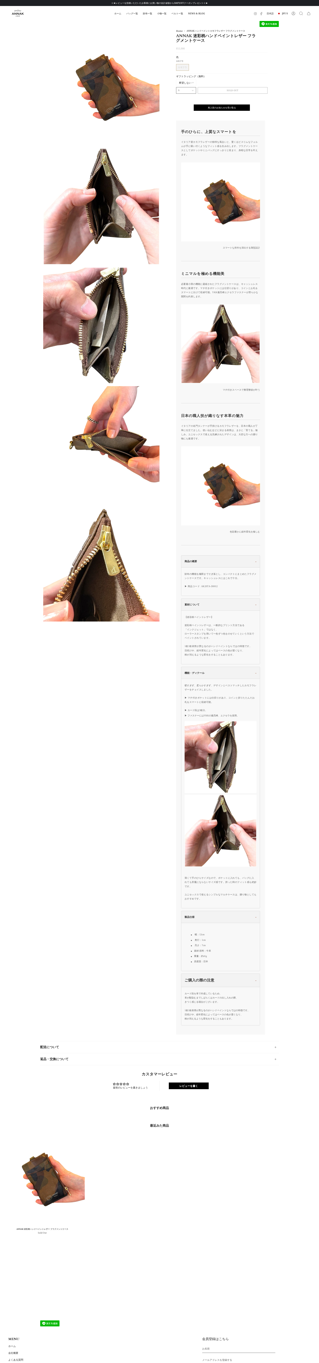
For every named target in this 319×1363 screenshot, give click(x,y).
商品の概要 (191, 561)
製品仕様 (190, 916)
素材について (192, 604)
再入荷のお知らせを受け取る (222, 107)
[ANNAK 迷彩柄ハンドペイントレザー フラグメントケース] (42, 1179)
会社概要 (13, 1353)
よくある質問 (15, 1359)
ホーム (12, 1346)
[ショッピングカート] (309, 13)
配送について (49, 1047)
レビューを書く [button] (188, 1086)
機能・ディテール (195, 672)
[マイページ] (293, 13)
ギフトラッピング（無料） (191, 76)
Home (179, 30)
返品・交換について (54, 1059)
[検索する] (301, 13)
